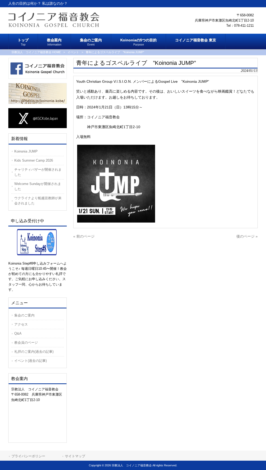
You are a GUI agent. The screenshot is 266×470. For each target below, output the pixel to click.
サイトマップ (75, 456)
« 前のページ (84, 236)
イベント (73, 52)
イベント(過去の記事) (30, 361)
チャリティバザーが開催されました (38, 172)
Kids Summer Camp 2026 (33, 160)
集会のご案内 (24, 315)
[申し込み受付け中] (37, 241)
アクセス (21, 324)
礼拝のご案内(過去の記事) (34, 352)
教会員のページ (26, 342)
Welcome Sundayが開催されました (37, 186)
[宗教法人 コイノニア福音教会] (53, 26)
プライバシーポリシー (28, 456)
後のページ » (247, 236)
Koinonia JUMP (26, 151)
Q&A (18, 333)
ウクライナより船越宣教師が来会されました (38, 200)
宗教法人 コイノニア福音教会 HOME (36, 52)
